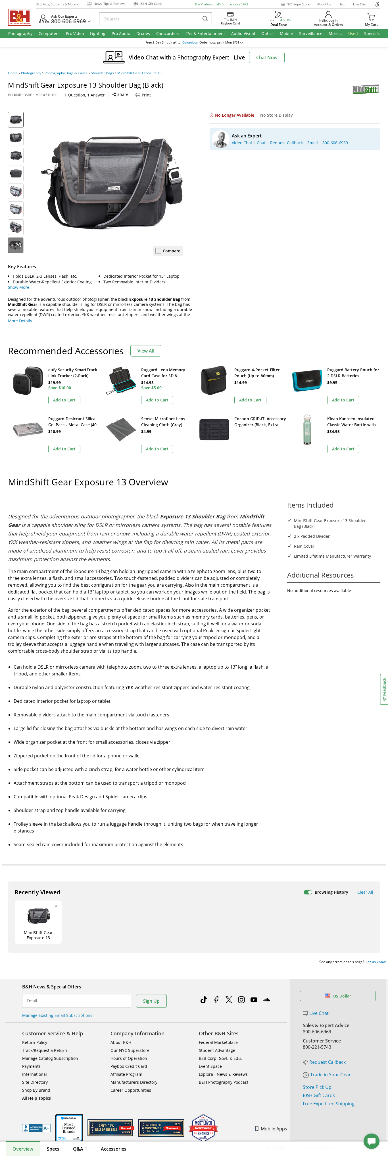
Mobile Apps (274, 1129)
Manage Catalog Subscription (50, 1058)
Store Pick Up (317, 1087)
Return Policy (34, 1042)
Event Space (210, 1066)
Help (342, 4)
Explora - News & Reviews (223, 1074)
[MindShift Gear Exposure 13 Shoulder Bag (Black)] (112, 183)
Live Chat (360, 4)
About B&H (120, 1042)
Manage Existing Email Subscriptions (57, 1015)
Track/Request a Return (44, 1050)
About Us (324, 4)
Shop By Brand (36, 1090)
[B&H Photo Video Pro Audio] (22, 17)
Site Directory (35, 1082)
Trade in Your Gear (330, 1074)
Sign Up (151, 1001)
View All (145, 351)
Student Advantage (217, 1050)
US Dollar (342, 996)
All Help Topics (36, 1098)
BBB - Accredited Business (36, 1128)
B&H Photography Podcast (223, 1082)
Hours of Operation (128, 1058)
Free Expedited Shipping (328, 1104)
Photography (31, 73)
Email (32, 1001)
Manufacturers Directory (133, 1082)
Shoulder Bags (102, 73)
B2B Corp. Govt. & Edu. (220, 1058)
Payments (31, 1066)
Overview (22, 1149)
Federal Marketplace (218, 1042)
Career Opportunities (130, 1090)
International (34, 1074)
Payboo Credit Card (128, 1066)
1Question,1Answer (84, 95)
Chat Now (267, 57)
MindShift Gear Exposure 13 (139, 73)
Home (13, 73)
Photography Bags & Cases (66, 73)
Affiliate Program (126, 1074)
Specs (53, 1149)
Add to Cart (64, 400)
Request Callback (327, 1062)
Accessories (113, 1149)
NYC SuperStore (298, 4)
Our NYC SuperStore (129, 1050)
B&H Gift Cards (319, 1095)
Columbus (190, 42)
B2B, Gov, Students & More (56, 4)
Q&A (80, 1149)
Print (146, 95)
